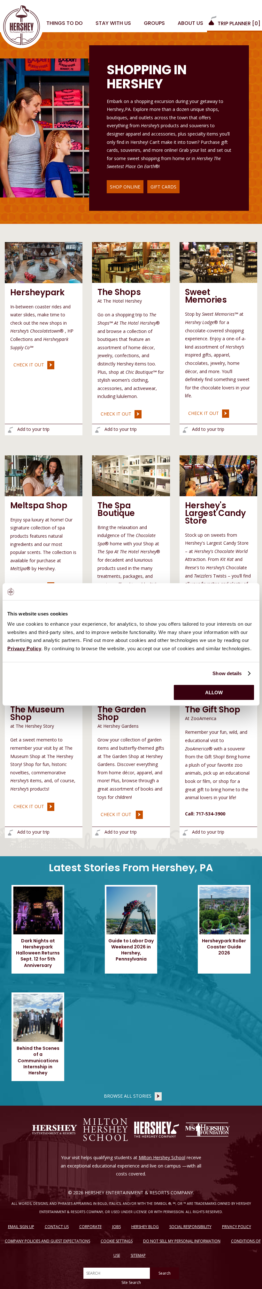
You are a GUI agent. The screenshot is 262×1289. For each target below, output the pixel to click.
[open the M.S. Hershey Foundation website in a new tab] (207, 1129)
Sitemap (138, 1255)
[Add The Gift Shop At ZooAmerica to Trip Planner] (185, 832)
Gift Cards (163, 187)
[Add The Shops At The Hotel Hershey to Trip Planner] (97, 429)
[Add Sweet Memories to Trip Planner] (185, 429)
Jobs (116, 1226)
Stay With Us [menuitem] (113, 23)
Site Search (131, 1282)
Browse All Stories (127, 1096)
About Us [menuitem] (190, 23)
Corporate (90, 1226)
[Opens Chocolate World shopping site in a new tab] (218, 475)
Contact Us (57, 1226)
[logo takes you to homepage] (21, 26)
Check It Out (27, 364)
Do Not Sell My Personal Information (181, 1241)
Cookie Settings (117, 1241)
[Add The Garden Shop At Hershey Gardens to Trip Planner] (97, 832)
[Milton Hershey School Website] (105, 1129)
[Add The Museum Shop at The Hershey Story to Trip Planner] (10, 832)
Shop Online (125, 187)
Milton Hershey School (162, 1157)
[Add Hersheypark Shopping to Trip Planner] (10, 429)
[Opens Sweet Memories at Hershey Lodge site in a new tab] (218, 262)
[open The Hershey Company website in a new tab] (156, 1129)
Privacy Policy (236, 1226)
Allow (214, 692)
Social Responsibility (190, 1226)
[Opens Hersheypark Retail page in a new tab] (43, 262)
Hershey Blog (145, 1226)
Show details (227, 673)
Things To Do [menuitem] (64, 23)
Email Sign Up (21, 1226)
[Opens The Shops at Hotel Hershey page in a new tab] (131, 262)
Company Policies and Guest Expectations (47, 1241)
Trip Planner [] (238, 23)
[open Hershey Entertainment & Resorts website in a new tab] (54, 1129)
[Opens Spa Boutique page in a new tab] (131, 475)
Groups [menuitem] (154, 23)
